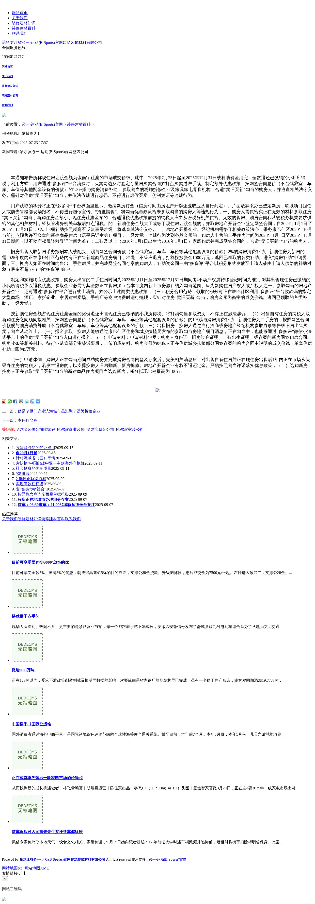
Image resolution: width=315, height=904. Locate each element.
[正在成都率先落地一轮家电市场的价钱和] (27, 768)
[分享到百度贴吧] (32, 401)
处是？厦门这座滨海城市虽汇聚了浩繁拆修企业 (59, 411)
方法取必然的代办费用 (35, 448)
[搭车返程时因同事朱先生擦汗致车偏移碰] (27, 821)
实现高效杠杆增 (29, 484)
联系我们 (20, 33)
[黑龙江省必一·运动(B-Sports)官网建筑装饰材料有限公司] (52, 42)
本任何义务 (27, 420)
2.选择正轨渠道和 (31, 479)
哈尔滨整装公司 (100, 429)
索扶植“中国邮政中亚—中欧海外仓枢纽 (50, 463)
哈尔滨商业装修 (71, 429)
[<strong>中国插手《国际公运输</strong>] (27, 714)
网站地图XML (36, 868)
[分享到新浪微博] (4, 401)
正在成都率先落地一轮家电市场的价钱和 (47, 778)
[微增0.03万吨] (27, 660)
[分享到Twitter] (27, 401)
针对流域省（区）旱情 (35, 458)
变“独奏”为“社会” (31, 489)
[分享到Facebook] (15, 401)
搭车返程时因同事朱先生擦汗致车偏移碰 (47, 832)
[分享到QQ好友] (21, 401)
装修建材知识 (23, 23)
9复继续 (23, 473)
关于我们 (20, 18)
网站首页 (20, 13)
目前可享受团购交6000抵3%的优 (40, 562)
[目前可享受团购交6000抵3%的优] (27, 552)
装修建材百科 (23, 28)
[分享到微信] (10, 401)
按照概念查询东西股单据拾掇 (43, 494)
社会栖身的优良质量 (33, 468)
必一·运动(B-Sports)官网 (42, 124)
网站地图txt (12, 868)
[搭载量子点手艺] (27, 606)
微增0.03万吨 (23, 670)
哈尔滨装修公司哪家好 (35, 429)
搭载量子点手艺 (25, 616)
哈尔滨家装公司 (130, 429)
